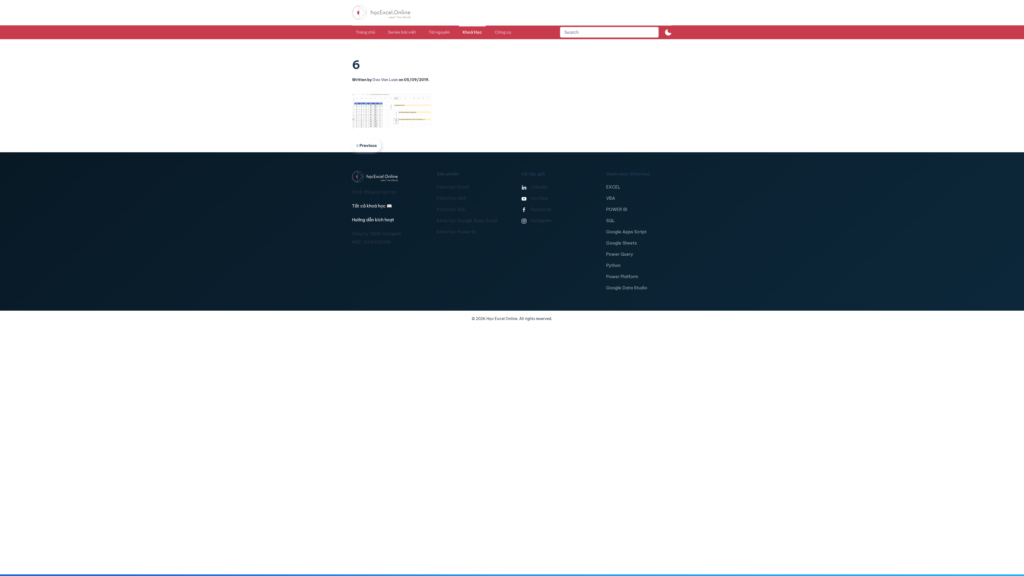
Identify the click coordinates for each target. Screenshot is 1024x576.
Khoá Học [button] (472, 32)
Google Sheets (621, 243)
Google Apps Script (626, 231)
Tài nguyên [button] (439, 32)
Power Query (619, 254)
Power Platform (622, 276)
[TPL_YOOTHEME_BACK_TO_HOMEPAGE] (386, 12)
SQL (610, 220)
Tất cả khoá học (372, 206)
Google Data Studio (626, 287)
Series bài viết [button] (402, 32)
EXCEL (613, 187)
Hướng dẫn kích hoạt (373, 219)
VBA (610, 198)
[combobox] (609, 32)
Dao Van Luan (385, 79)
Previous (368, 145)
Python (613, 265)
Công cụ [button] (503, 32)
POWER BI (616, 209)
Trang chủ (365, 32)
